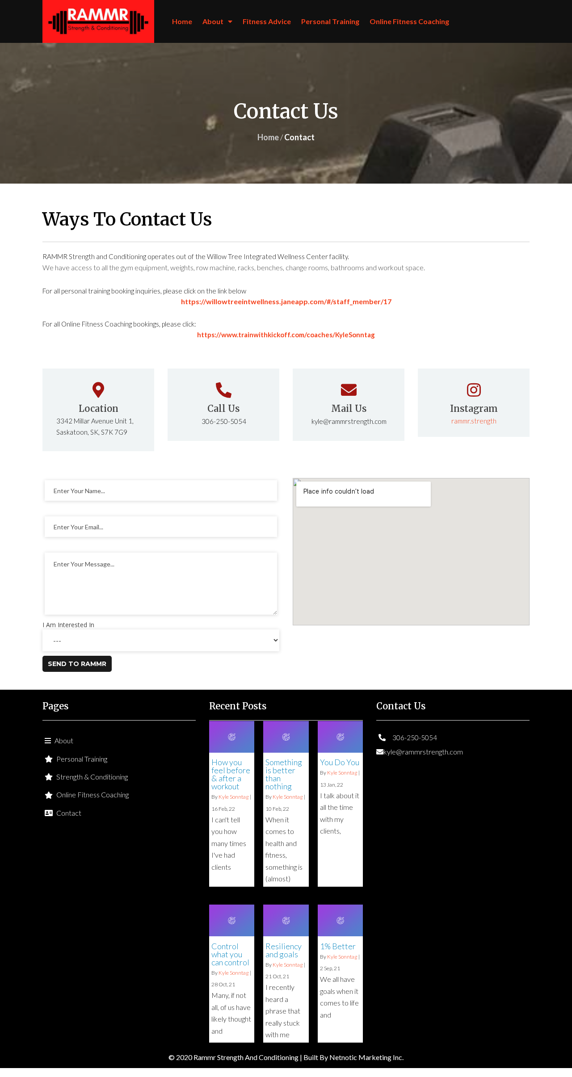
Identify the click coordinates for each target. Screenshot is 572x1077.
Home (182, 21)
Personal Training (330, 21)
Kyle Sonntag (233, 796)
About (212, 21)
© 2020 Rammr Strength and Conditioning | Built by (248, 1057)
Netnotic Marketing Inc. (366, 1057)
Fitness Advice (267, 21)
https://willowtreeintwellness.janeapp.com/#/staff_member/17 (286, 301)
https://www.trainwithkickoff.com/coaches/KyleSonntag (286, 335)
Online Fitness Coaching (409, 21)
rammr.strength (473, 421)
